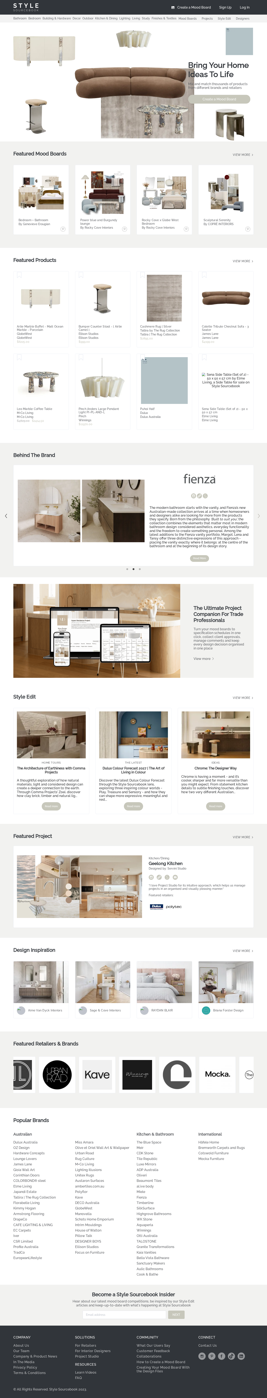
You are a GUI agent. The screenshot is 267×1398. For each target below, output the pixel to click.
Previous (6, 516)
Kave (79, 1197)
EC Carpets (22, 1230)
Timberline (145, 1203)
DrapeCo (20, 1219)
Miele (141, 1192)
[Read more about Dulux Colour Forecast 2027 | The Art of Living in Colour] (133, 734)
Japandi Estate (25, 1192)
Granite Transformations (155, 1247)
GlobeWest (83, 1208)
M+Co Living (84, 1164)
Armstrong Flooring (28, 1214)
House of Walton (88, 1230)
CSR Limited (23, 1241)
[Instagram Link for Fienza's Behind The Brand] (193, 496)
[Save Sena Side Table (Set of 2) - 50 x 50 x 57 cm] (204, 357)
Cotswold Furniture (213, 1153)
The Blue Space (149, 1142)
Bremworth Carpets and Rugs (221, 1148)
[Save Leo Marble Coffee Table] (19, 357)
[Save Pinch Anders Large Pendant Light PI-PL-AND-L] (81, 357)
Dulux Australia (25, 1142)
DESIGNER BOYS (88, 1241)
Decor (77, 18)
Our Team (21, 1351)
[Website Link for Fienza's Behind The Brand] (199, 496)
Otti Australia (147, 1236)
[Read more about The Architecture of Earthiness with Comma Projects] (51, 734)
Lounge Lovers (25, 1159)
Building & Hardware (57, 18)
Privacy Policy (25, 1367)
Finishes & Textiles (164, 18)
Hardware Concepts (29, 1153)
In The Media (23, 1362)
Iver (16, 1236)
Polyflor (81, 1192)
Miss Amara (84, 1142)
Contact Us (207, 1346)
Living (136, 18)
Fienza (142, 1197)
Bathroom (20, 18)
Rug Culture (84, 1159)
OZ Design (21, 1148)
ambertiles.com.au (89, 1186)
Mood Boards (188, 18)
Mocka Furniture (211, 1159)
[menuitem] (245, 7)
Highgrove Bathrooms (154, 1214)
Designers (242, 18)
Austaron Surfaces (89, 1181)
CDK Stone (145, 1153)
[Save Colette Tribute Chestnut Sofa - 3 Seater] (204, 275)
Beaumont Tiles (149, 1181)
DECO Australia (87, 1203)
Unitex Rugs (84, 1175)
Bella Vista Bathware (153, 1258)
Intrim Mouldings (88, 1225)
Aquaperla (145, 1225)
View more (242, 154)
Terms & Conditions (29, 1373)
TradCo (19, 1252)
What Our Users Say (153, 1346)
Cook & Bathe (147, 1274)
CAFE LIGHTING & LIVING (33, 1225)
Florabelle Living (26, 1203)
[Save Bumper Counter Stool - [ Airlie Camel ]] (81, 275)
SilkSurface (146, 1208)
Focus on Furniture (89, 1252)
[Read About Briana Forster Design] (226, 982)
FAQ (78, 1378)
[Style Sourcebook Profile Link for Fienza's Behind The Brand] (205, 495)
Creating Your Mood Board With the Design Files (163, 1369)
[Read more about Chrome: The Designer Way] (215, 734)
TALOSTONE (146, 1241)
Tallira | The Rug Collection (34, 1197)
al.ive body (145, 1186)
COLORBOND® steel (29, 1181)
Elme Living (22, 1186)
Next (259, 516)
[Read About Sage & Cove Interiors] (102, 982)
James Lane (22, 1164)
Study (146, 18)
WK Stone (144, 1219)
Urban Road (84, 1153)
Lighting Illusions (88, 1170)
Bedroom (34, 18)
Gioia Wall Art (24, 1170)
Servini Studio (177, 868)
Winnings (144, 1230)
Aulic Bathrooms (150, 1269)
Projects (207, 18)
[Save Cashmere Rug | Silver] (142, 275)
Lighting (124, 18)
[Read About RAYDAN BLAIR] (164, 982)
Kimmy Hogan (24, 1208)
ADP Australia (147, 1170)
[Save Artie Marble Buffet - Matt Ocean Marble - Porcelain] (19, 275)
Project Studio (87, 1356)
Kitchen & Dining (106, 18)
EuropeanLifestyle (27, 1258)
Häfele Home (208, 1142)
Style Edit (224, 18)
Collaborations (149, 1356)
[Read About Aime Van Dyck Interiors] (41, 982)
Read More (199, 558)
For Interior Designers (93, 1351)
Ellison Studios (87, 1247)
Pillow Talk (83, 1236)
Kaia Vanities (146, 1252)
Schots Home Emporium (94, 1219)
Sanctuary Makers (151, 1263)
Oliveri (142, 1175)
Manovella (83, 1214)
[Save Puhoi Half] (142, 357)
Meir (140, 1148)
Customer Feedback (153, 1351)
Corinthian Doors (26, 1175)
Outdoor (87, 18)
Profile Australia (25, 1247)
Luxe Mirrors (146, 1164)
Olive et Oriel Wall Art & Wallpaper (102, 1148)
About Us (21, 1346)
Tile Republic (147, 1159)
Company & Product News (35, 1356)
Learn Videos (86, 1372)
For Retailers (85, 1346)
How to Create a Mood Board (161, 1362)
